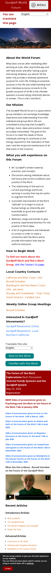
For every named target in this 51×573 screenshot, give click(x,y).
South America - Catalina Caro (23, 297)
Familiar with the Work (23, 363)
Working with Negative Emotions (22, 545)
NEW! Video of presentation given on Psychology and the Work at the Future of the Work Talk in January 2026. (28, 403)
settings (30, 563)
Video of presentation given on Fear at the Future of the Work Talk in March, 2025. (26, 415)
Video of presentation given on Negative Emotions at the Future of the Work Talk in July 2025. (26, 436)
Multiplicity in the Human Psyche (21, 549)
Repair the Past (14, 529)
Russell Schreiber (15, 310)
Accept (7, 568)
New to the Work (20, 355)
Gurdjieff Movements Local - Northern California (23, 332)
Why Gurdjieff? (13, 518)
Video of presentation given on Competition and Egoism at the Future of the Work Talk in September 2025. (27, 447)
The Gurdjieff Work (15, 522)
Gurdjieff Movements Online (22, 326)
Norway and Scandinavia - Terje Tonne (28, 293)
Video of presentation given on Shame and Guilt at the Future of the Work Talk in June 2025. (26, 424)
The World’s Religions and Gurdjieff (22, 525)
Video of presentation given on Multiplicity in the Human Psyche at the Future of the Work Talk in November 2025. (27, 459)
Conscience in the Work (17, 541)
